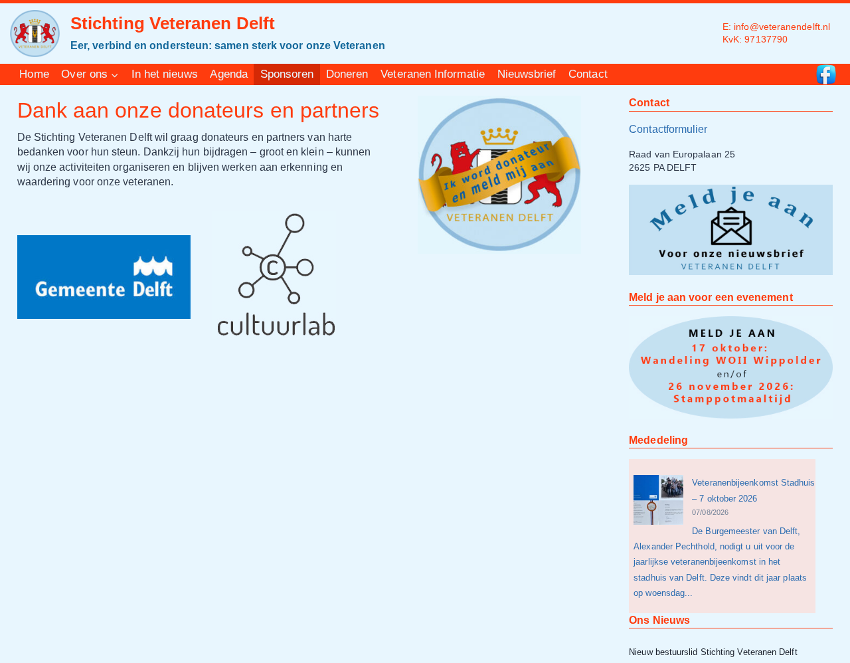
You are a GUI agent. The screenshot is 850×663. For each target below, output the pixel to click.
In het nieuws (164, 74)
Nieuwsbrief (526, 74)
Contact (588, 74)
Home (33, 74)
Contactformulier (668, 129)
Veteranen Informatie (433, 74)
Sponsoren (287, 74)
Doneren (347, 74)
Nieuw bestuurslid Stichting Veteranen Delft (713, 652)
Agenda (228, 74)
